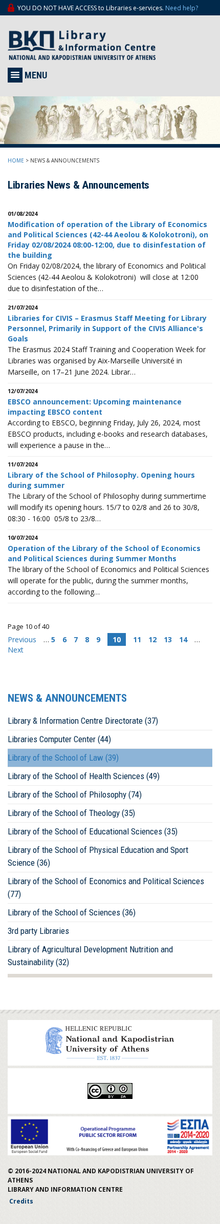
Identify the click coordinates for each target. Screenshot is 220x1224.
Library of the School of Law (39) (63, 757)
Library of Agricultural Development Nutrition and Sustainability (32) (90, 955)
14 (183, 639)
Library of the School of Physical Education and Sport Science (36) (98, 856)
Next (16, 650)
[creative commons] (110, 1091)
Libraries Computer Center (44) (59, 739)
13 (168, 639)
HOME (16, 160)
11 (137, 639)
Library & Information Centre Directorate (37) (83, 721)
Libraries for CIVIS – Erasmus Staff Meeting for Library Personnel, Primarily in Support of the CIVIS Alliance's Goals (107, 328)
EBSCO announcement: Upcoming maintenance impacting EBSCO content (95, 407)
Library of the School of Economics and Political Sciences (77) (106, 887)
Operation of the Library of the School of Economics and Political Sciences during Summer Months (104, 553)
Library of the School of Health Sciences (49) (84, 776)
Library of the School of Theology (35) (71, 813)
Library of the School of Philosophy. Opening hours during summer (101, 480)
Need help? (181, 8)
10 (117, 639)
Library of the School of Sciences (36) (72, 912)
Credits (21, 1201)
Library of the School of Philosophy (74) (75, 794)
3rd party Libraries (38, 931)
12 (152, 639)
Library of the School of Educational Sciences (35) (93, 831)
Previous (23, 639)
